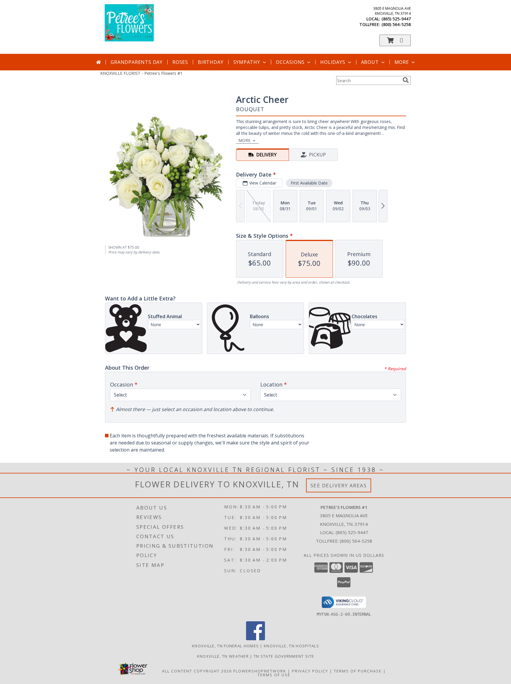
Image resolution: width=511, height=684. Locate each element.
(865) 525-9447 (396, 19)
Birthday (210, 62)
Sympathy (246, 62)
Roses (180, 62)
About (370, 62)
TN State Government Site (284, 656)
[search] (405, 80)
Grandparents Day (137, 62)
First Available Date (309, 183)
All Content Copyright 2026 (197, 671)
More (401, 62)
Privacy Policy (310, 671)
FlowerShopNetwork (259, 671)
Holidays (332, 62)
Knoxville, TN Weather (223, 656)
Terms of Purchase (358, 671)
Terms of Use (274, 674)
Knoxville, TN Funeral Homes (225, 646)
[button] (395, 40)
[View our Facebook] (255, 638)
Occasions (290, 62)
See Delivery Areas (339, 485)
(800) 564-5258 (396, 24)
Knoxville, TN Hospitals (291, 646)
